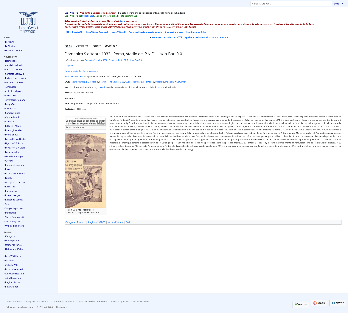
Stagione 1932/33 (96, 222)
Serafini (102, 81)
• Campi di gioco (12, 112)
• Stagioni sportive (13, 208)
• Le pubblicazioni (13, 50)
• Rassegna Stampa (14, 199)
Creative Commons (96, 301)
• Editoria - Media (12, 125)
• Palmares (9, 186)
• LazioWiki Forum (13, 256)
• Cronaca (9, 121)
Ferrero (160, 87)
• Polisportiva (10, 190)
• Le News (9, 41)
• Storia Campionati (14, 217)
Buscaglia (159, 81)
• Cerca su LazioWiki (14, 69)
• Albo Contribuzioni (14, 273)
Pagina (68, 45)
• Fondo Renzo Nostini (15, 138)
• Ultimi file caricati (13, 244)
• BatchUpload (11, 286)
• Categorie (9, 236)
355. (82, 76)
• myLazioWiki (11, 264)
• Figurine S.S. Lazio (14, 143)
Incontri (81, 222)
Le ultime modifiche (196, 32)
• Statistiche (10, 212)
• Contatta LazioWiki (14, 73)
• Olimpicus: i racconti (15, 182)
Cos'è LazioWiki (44, 307)
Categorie (70, 222)
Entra (336, 3)
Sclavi (74, 81)
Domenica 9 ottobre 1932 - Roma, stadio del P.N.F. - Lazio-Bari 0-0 (113, 60)
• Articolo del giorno (14, 91)
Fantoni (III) (138, 81)
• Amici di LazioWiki (13, 65)
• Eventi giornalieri (13, 130)
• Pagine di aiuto (12, 282)
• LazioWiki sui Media (14, 173)
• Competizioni (11, 117)
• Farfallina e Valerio (14, 269)
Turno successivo (91, 70)
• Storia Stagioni (12, 221)
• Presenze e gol (12, 195)
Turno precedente (73, 70)
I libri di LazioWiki (74, 32)
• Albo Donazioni (12, 277)
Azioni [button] (96, 45)
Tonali (110, 81)
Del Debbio (93, 81)
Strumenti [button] (110, 45)
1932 (76, 76)
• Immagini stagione (14, 165)
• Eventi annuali (12, 134)
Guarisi (128, 81)
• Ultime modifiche (13, 249)
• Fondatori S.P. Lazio (14, 147)
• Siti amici (9, 260)
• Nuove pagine (11, 240)
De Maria (169, 81)
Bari (128, 222)
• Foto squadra (11, 152)
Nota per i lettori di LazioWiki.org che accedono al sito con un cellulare (190, 37)
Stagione (69, 65)
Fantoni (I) (149, 81)
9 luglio (85, 15)
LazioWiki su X (119, 32)
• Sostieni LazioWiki (14, 82)
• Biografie (9, 104)
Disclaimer (62, 307)
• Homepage (10, 60)
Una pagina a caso (174, 32)
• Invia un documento (15, 78)
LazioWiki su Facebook (97, 32)
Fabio (122, 21)
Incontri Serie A (115, 222)
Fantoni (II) (119, 81)
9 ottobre (69, 76)
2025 (92, 15)
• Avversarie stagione (14, 99)
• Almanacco (10, 86)
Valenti (101, 87)
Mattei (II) (82, 81)
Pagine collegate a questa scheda (145, 32)
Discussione (82, 45)
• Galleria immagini (13, 156)
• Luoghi (8, 177)
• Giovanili (9, 160)
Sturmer (182, 81)
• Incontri (8, 169)
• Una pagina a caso (14, 225)
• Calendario (10, 108)
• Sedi (7, 204)
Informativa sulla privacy (19, 307)
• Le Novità (9, 46)
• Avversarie (10, 95)
